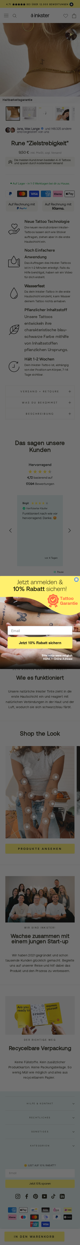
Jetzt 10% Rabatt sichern (40, 642)
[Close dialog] (76, 579)
